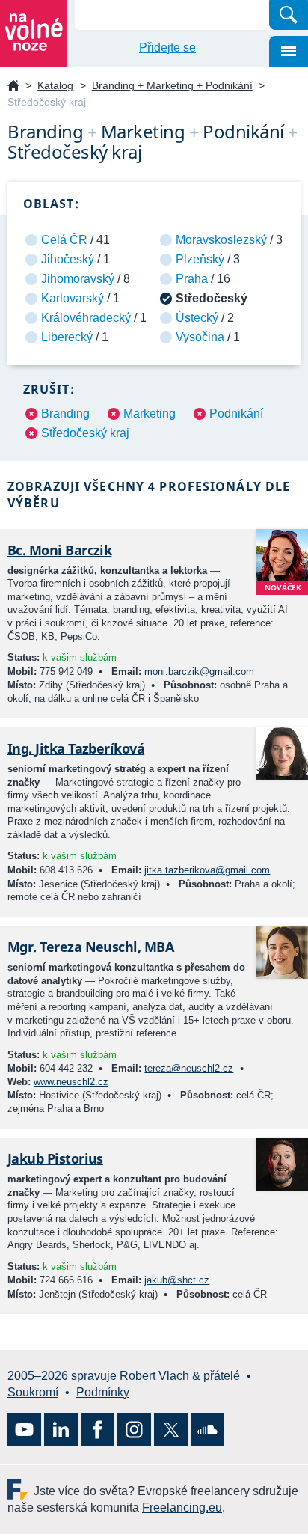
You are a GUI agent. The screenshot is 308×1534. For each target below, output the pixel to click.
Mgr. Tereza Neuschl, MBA (90, 947)
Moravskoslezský (221, 239)
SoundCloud (207, 1429)
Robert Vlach (154, 1375)
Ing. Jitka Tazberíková (75, 748)
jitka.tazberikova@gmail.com (207, 870)
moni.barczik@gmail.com (199, 671)
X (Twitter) (171, 1429)
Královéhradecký (86, 317)
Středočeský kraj (85, 433)
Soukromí (32, 1392)
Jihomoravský (77, 278)
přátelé (221, 1375)
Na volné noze (13, 86)
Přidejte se (167, 47)
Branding (65, 413)
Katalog (55, 85)
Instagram (134, 1429)
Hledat (288, 15)
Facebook (97, 1429)
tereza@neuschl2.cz (188, 1068)
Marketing (149, 413)
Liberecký (67, 337)
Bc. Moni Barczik (59, 550)
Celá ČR (64, 239)
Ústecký (197, 317)
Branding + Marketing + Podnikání (172, 85)
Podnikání (236, 413)
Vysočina (200, 337)
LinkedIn (61, 1429)
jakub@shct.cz (176, 1280)
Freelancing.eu (20, 1489)
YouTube (24, 1429)
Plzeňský (200, 259)
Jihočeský (67, 259)
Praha (192, 278)
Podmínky (102, 1392)
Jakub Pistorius (55, 1158)
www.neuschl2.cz (71, 1081)
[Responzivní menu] (288, 51)
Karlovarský (72, 298)
